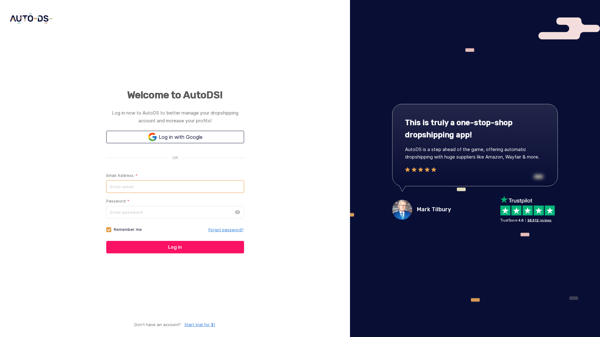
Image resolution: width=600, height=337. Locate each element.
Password (117, 200)
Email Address (122, 175)
